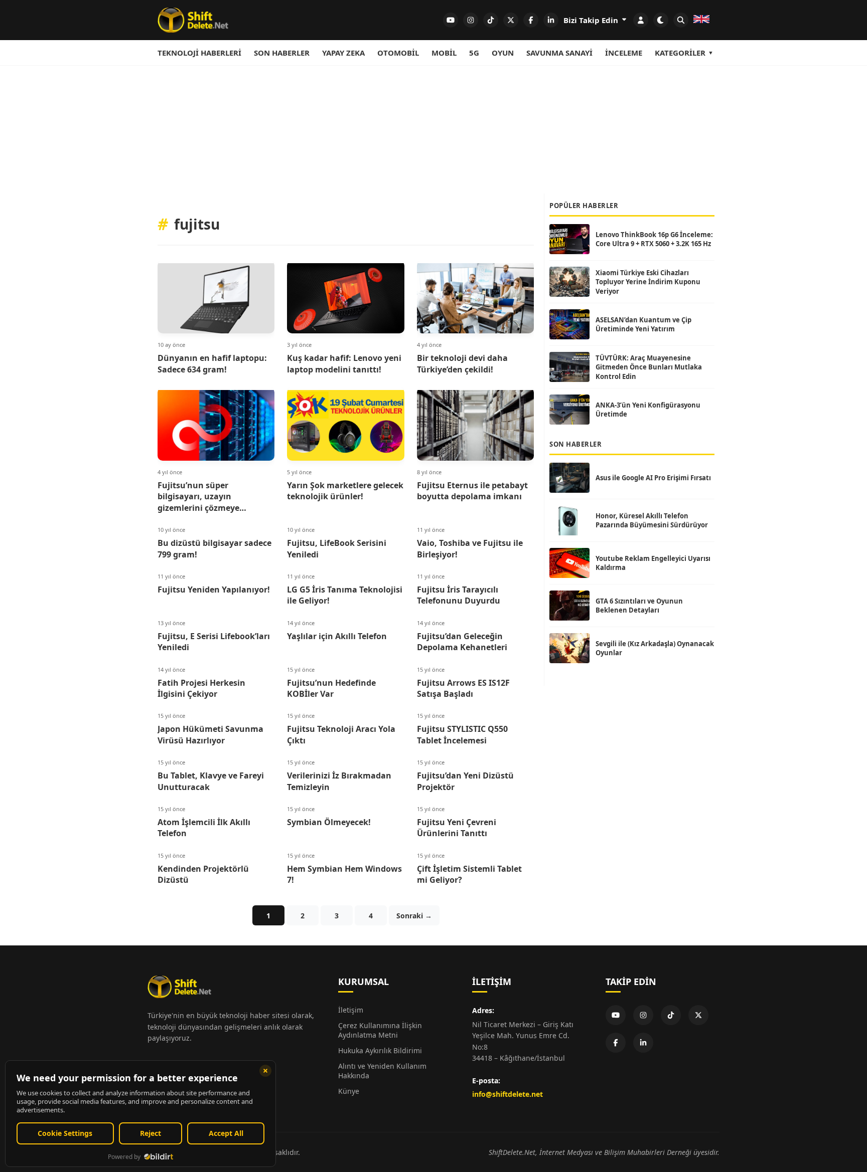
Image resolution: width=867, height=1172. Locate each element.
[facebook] (530, 20)
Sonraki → (414, 915)
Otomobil (398, 53)
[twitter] (510, 20)
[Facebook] (616, 1043)
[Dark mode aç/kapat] (660, 20)
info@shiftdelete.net (507, 1094)
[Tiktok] (671, 1015)
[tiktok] (490, 20)
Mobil (444, 53)
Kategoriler (680, 53)
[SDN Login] (640, 20)
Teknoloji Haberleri (199, 53)
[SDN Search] (680, 20)
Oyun (503, 53)
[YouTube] (616, 1015)
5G (474, 53)
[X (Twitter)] (698, 1015)
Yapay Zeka (343, 53)
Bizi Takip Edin (591, 20)
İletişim (350, 1010)
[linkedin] (550, 20)
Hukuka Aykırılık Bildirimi (380, 1050)
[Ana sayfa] (193, 20)
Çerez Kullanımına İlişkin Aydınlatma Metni (380, 1030)
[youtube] (450, 20)
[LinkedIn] (643, 1043)
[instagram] (470, 20)
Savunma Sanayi (559, 53)
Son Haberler (282, 53)
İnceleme (623, 53)
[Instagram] (643, 1015)
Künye (348, 1091)
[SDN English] (701, 20)
